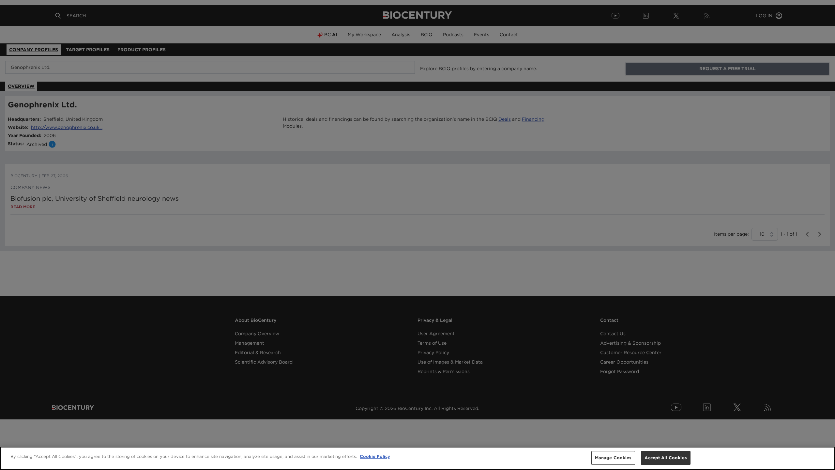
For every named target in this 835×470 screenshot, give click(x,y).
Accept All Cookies (666, 457)
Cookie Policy (375, 456)
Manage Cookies (613, 457)
